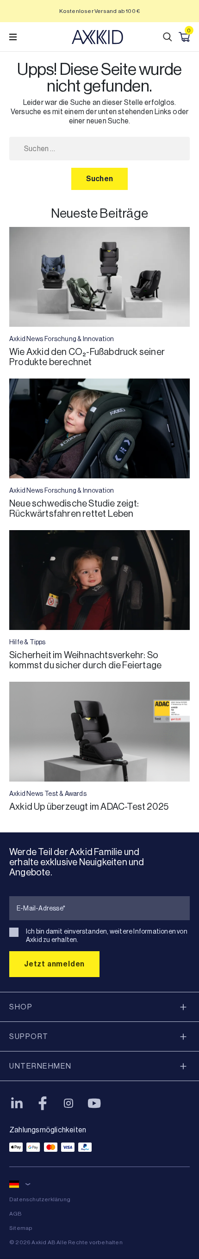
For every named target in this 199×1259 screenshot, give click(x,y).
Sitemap (20, 1228)
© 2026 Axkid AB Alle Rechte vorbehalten (66, 1242)
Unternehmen (40, 1066)
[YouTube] (94, 1103)
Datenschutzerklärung (39, 1199)
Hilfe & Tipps (27, 642)
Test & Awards (65, 793)
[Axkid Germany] (97, 37)
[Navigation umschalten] (13, 37)
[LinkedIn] (16, 1103)
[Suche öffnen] (167, 37)
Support (29, 1036)
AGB (15, 1213)
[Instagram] (68, 1103)
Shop (20, 1006)
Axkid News (26, 338)
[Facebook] (42, 1103)
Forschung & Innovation (79, 338)
